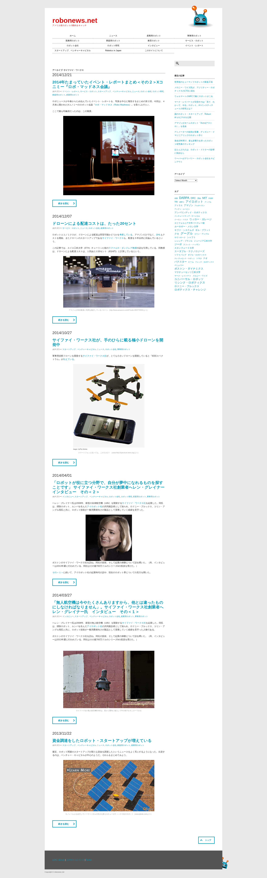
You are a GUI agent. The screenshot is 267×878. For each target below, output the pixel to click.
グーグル (186, 233)
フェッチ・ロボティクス (204, 262)
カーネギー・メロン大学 (186, 226)
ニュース (113, 36)
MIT (204, 197)
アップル (208, 202)
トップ (208, 840)
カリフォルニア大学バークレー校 (189, 223)
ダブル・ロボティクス (197, 255)
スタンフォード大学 (184, 248)
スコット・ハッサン (191, 244)
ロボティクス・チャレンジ (190, 289)
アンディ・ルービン (182, 209)
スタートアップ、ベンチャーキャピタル (73, 50)
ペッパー (179, 265)
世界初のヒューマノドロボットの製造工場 (193, 82)
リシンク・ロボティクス (189, 282)
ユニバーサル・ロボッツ (188, 279)
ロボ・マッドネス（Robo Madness (112, 104)
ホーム (73, 36)
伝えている (68, 359)
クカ (176, 233)
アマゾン (188, 205)
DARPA (184, 197)
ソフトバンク (180, 255)
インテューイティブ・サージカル (187, 216)
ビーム (191, 262)
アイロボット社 (94, 506)
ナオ (205, 258)
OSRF (210, 198)
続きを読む (63, 203)
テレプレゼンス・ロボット (184, 258)
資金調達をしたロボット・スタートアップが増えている (102, 740)
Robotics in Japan (113, 50)
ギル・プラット (202, 230)
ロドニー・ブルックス (186, 286)
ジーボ (178, 244)
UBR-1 (181, 202)
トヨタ (199, 258)
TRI (176, 202)
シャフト (191, 237)
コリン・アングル (201, 234)
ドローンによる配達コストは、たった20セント (94, 223)
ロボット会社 (73, 46)
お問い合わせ (58, 860)
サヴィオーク (180, 237)
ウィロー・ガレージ (200, 219)
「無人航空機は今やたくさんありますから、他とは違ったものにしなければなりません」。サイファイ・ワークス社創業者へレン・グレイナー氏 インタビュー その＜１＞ (108, 607)
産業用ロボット (154, 36)
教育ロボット (154, 41)
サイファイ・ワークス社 (94, 356)
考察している (125, 234)
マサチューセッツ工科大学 (187, 272)
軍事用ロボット (194, 36)
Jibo (199, 198)
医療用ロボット (73, 41)
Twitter (89, 860)
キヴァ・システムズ (184, 230)
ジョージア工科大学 (203, 241)
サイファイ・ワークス (113, 238)
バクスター (180, 261)
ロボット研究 (113, 46)
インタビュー (154, 46)
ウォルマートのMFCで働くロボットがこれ (193, 96)
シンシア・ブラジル (183, 241)
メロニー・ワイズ (200, 276)
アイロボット (194, 201)
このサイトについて (154, 50)
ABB (176, 198)
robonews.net (74, 20)
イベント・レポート (194, 46)
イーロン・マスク (181, 219)
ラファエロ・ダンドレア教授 (123, 248)
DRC (193, 198)
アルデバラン (200, 205)
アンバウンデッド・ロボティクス (190, 212)
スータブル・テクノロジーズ (189, 251)
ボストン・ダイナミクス (188, 268)
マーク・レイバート (182, 276)
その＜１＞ (57, 572)
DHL (158, 234)
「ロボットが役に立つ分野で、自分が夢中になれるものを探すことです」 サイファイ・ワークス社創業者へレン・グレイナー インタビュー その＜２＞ (110, 487)
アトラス (178, 205)
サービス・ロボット (194, 41)
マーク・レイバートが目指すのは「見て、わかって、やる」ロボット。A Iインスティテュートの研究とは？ (194, 105)
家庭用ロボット (113, 41)
